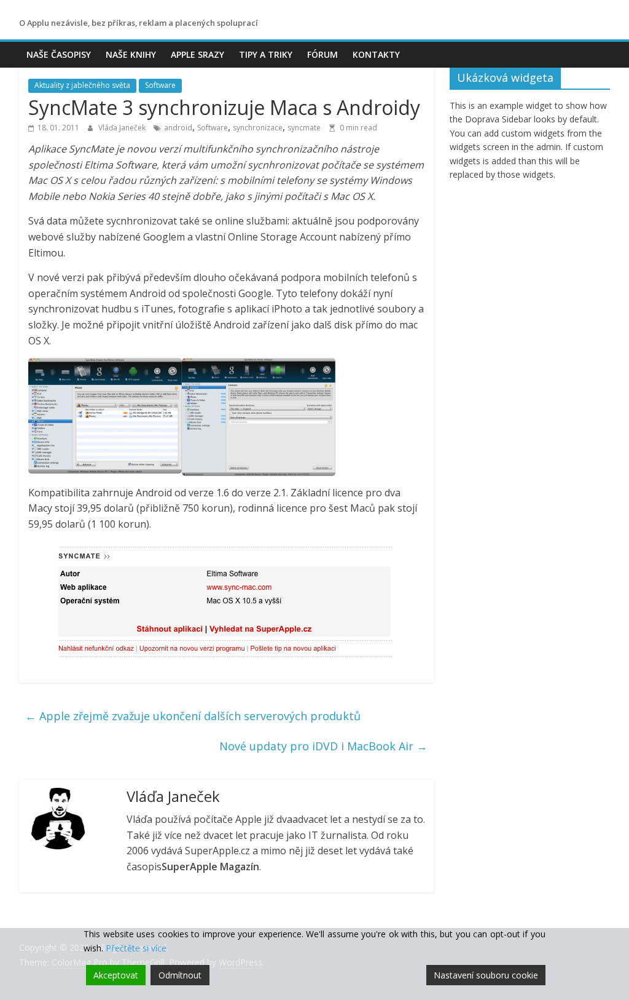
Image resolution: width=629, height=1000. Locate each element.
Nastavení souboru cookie (486, 975)
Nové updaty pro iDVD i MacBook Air (323, 746)
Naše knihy (131, 54)
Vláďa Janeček (122, 127)
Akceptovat (115, 975)
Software (160, 85)
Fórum (322, 54)
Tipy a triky (265, 54)
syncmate (304, 127)
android (178, 127)
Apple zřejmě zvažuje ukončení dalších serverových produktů (193, 715)
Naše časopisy (58, 54)
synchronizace (258, 127)
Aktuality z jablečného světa (82, 85)
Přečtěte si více (136, 948)
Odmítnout (179, 975)
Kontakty (376, 54)
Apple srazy (197, 54)
